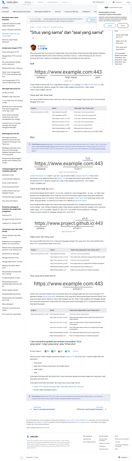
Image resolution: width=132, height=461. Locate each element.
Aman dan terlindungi (57, 27)
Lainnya (64, 2)
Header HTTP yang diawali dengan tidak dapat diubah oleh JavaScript (59, 387)
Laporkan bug (87, 439)
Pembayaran (86, 11)
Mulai (123, 26)
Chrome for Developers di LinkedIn (121, 445)
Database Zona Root (82, 176)
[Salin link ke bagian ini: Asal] (35, 64)
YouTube (117, 442)
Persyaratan (29, 457)
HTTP (82, 85)
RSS (116, 449)
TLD (63, 178)
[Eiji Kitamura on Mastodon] (44, 49)
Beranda (32, 27)
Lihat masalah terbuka (89, 442)
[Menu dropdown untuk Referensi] (33, 2)
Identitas (58, 11)
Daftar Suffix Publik (81, 198)
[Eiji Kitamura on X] (39, 49)
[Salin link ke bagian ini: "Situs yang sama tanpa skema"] (57, 276)
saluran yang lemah (49, 296)
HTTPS (90, 85)
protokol (71, 85)
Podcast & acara (103, 449)
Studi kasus (102, 446)
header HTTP (76, 357)
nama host (96, 85)
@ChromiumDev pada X (122, 439)
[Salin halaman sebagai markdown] (33, 38)
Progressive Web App (71, 11)
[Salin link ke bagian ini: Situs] (36, 137)
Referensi (28, 2)
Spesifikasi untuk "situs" (46, 144)
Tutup (110, 26)
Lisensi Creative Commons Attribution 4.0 (77, 420)
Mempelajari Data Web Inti (43, 11)
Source (75, 351)
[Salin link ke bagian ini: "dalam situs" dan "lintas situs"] (56, 237)
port (31, 87)
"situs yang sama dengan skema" (45, 146)
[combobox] (101, 2)
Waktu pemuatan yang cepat (21, 11)
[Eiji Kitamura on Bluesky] (46, 49)
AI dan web (5, 11)
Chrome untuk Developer (103, 439)
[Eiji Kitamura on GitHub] (41, 49)
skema (52, 85)
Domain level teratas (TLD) (38, 176)
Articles (5, 8)
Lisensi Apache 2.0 (39, 422)
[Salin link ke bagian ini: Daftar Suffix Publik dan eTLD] (55, 189)
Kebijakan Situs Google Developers (80, 422)
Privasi (36, 457)
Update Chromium (104, 443)
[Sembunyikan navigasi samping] (21, 458)
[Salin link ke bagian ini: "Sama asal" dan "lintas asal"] (54, 95)
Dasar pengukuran (53, 2)
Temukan (40, 2)
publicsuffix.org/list (80, 201)
